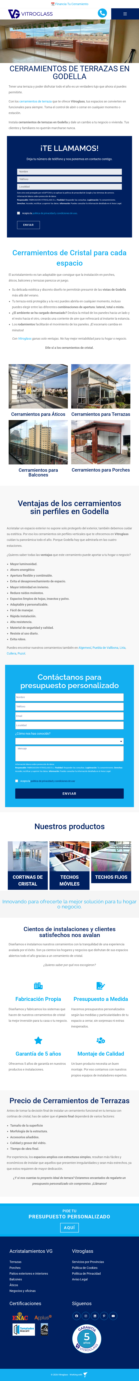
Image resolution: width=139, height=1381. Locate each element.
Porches (15, 1268)
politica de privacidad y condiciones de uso (55, 213)
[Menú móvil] (125, 14)
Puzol (21, 653)
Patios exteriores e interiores (28, 1273)
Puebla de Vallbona (105, 647)
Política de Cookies (84, 1268)
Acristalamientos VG (31, 1251)
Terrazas (15, 1262)
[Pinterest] (104, 1316)
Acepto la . (50, 213)
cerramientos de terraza (35, 101)
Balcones (15, 1279)
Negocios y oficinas (22, 1291)
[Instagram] (86, 1316)
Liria (122, 647)
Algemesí (84, 647)
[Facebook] (77, 1316)
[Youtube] (113, 1316)
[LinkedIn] (95, 1316)
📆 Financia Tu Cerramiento (69, 4)
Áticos (13, 1285)
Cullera (11, 653)
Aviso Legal (80, 1279)
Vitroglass (25, 338)
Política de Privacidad (86, 1273)
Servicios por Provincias (88, 1262)
